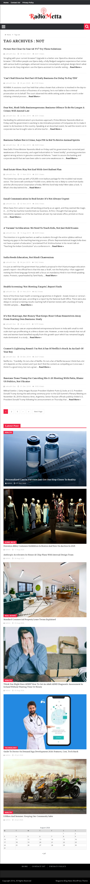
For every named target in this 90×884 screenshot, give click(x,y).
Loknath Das (10, 54)
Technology (11, 748)
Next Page (38, 411)
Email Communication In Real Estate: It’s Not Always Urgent (36, 198)
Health (8, 432)
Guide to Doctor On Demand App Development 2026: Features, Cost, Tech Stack (41, 751)
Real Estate (10, 616)
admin (9, 483)
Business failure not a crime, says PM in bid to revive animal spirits (42, 140)
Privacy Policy (28, 2)
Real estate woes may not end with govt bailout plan (33, 169)
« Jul (44, 853)
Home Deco (10, 542)
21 (52, 842)
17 (5, 842)
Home (6, 2)
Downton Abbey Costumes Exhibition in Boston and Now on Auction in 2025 (39, 546)
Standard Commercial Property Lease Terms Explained (30, 619)
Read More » (76, 67)
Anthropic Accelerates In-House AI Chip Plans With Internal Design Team (38, 555)
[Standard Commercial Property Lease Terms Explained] (45, 589)
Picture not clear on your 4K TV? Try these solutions (32, 49)
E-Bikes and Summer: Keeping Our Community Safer (28, 816)
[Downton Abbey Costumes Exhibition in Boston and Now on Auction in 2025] (45, 516)
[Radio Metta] (45, 14)
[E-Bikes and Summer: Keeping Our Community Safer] (45, 786)
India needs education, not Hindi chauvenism (29, 257)
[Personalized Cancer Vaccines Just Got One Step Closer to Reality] (45, 458)
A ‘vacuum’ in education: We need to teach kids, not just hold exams (41, 228)
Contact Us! (15, 2)
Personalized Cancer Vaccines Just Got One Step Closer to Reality (40, 479)
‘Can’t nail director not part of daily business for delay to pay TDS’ (40, 78)
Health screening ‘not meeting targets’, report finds (33, 286)
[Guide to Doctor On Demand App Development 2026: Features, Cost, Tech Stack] (45, 721)
